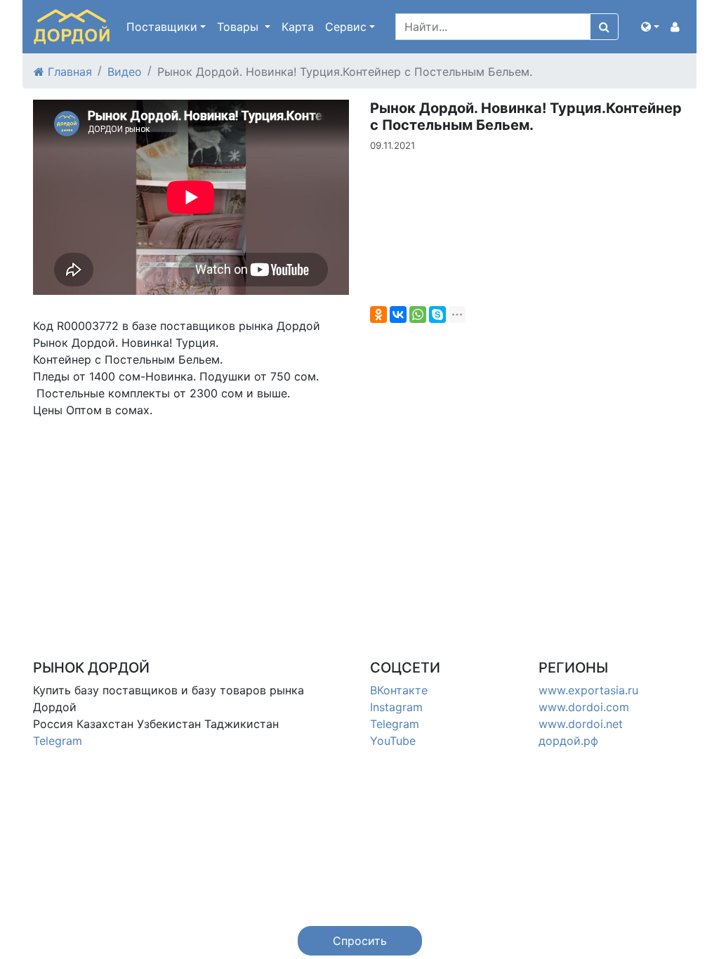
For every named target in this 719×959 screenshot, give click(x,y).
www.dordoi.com (584, 707)
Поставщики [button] (161, 27)
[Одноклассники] (378, 314)
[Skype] (437, 314)
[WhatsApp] (417, 314)
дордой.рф (568, 741)
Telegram (57, 741)
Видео (124, 72)
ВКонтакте (399, 690)
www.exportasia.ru (588, 690)
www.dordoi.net (581, 724)
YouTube (393, 741)
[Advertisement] (191, 527)
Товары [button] (239, 27)
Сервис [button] (346, 27)
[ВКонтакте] (398, 314)
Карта (298, 27)
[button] (650, 27)
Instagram (396, 707)
